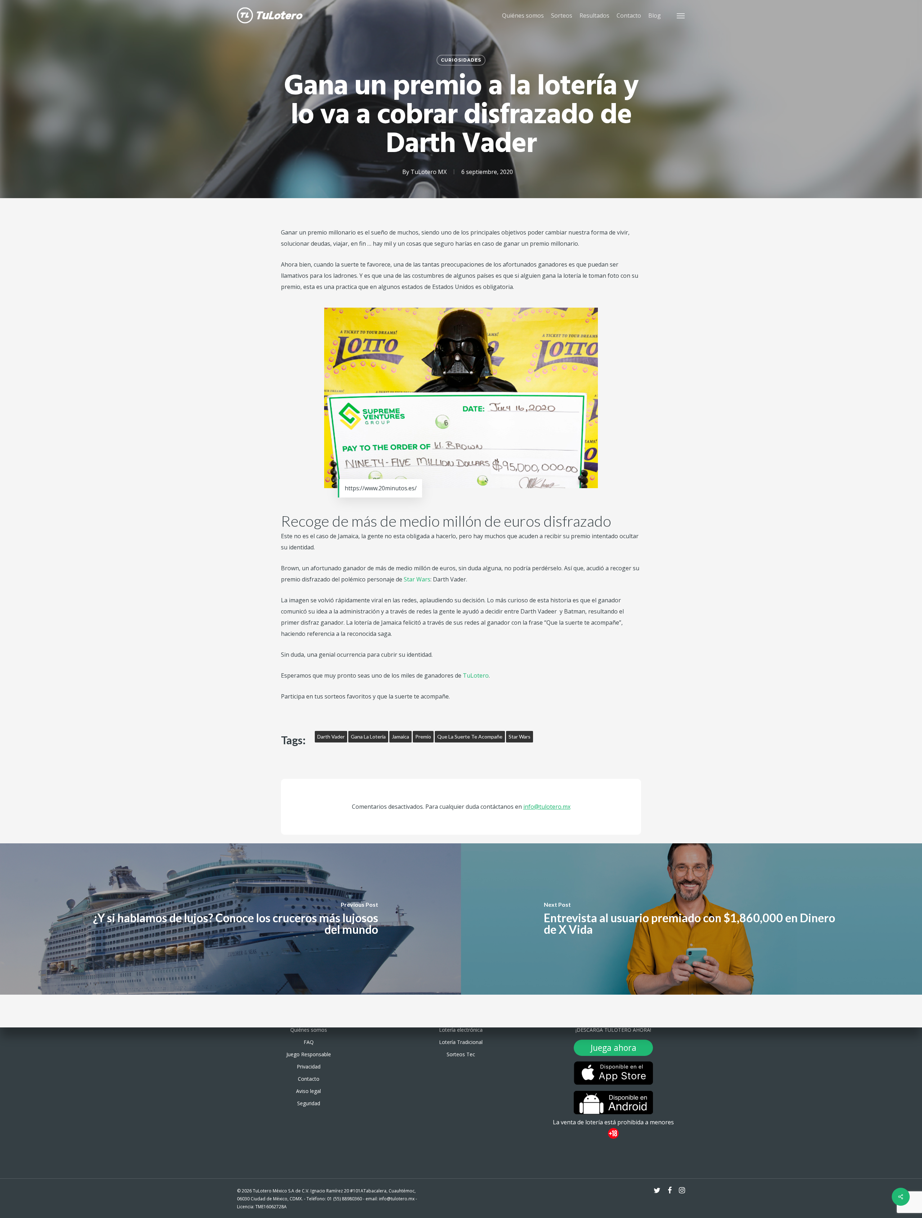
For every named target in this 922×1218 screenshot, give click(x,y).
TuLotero (475, 675)
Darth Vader (331, 736)
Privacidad (309, 1066)
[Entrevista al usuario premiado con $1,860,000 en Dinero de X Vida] (691, 919)
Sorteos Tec (461, 1054)
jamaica (400, 736)
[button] (681, 15)
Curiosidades (461, 60)
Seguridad (308, 1103)
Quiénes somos (308, 1029)
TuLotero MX (429, 172)
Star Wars (417, 579)
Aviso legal (308, 1091)
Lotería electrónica (461, 1029)
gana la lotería (368, 736)
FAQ (309, 1042)
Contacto (308, 1078)
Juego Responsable (308, 1054)
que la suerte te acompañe (469, 736)
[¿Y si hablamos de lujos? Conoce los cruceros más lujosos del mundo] (230, 919)
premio (423, 736)
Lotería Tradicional (461, 1042)
